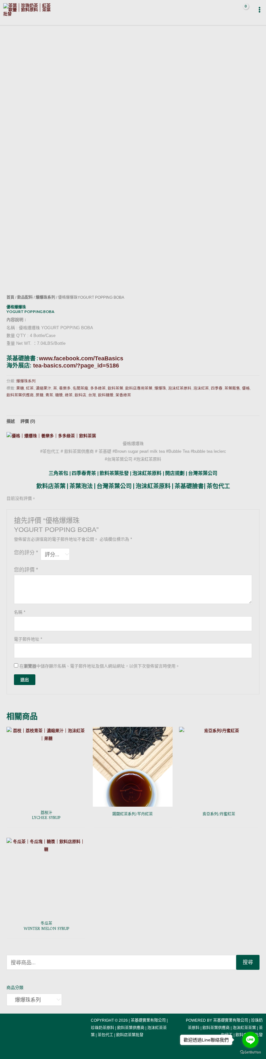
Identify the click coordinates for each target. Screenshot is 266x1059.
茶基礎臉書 (189, 485)
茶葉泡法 (81, 485)
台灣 (92, 395)
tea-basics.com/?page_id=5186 (76, 365)
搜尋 (248, 962)
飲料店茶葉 (51, 485)
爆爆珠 (160, 388)
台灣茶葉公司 (114, 485)
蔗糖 (39, 395)
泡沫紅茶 (201, 388)
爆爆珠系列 (45, 297)
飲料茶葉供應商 (20, 395)
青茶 (49, 395)
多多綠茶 (98, 388)
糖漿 (59, 395)
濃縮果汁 (43, 388)
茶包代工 (218, 485)
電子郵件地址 (28, 639)
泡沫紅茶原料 (179, 388)
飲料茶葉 (115, 388)
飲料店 (80, 395)
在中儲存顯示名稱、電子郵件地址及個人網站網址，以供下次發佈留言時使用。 (99, 666)
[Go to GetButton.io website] (250, 1052)
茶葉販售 (232, 388)
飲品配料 (25, 297)
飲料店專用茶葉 (138, 388)
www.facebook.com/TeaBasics (81, 358)
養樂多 (65, 388)
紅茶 (30, 388)
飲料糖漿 (106, 395)
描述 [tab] (10, 421)
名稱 (19, 612)
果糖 (20, 388)
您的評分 (26, 552)
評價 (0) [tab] (27, 421)
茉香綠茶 (123, 395)
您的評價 (26, 569)
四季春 (217, 388)
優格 (246, 388)
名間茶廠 (80, 388)
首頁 (10, 297)
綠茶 (69, 395)
